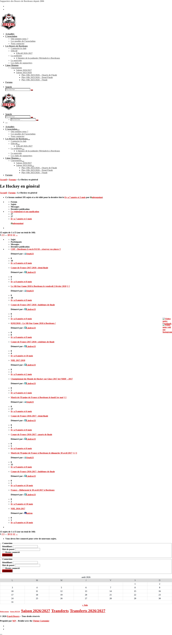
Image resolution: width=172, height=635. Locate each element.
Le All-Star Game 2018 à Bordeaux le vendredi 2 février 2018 (38, 286)
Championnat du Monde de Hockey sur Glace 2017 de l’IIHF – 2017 (42, 379)
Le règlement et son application (25, 211)
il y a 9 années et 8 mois (21, 430)
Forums (12, 179)
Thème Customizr (41, 621)
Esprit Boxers (13, 616)
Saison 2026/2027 (35, 611)
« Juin (85, 605)
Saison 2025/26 (15, 611)
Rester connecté (12, 552)
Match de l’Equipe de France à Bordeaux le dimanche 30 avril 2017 (41, 453)
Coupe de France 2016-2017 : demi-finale (29, 416)
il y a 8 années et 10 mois (22, 356)
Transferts (60, 611)
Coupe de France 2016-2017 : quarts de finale (31, 434)
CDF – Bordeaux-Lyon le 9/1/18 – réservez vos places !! (36, 249)
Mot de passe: (8, 549)
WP (14, 621)
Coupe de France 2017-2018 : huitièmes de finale (33, 305)
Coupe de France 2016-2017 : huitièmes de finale (33, 471)
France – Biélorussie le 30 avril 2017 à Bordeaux (33, 490)
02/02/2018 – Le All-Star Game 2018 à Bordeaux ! (33, 323)
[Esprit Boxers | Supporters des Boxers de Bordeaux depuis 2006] (8, 29)
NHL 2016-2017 (18, 508)
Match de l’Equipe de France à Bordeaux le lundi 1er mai (37, 397)
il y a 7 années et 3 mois (75, 197)
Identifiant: (7, 546)
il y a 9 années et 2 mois (21, 374)
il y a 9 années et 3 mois (21, 393)
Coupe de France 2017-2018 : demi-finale (29, 268)
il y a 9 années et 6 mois (21, 411)
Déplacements (4, 611)
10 (9, 235)
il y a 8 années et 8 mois (21, 263)
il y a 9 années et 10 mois (22, 485)
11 (11, 235)
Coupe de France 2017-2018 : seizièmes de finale (32, 342)
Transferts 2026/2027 (87, 611)
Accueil (3, 179)
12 (14, 235)
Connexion (7, 555)
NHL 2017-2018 (18, 360)
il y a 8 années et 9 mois (21, 300)
